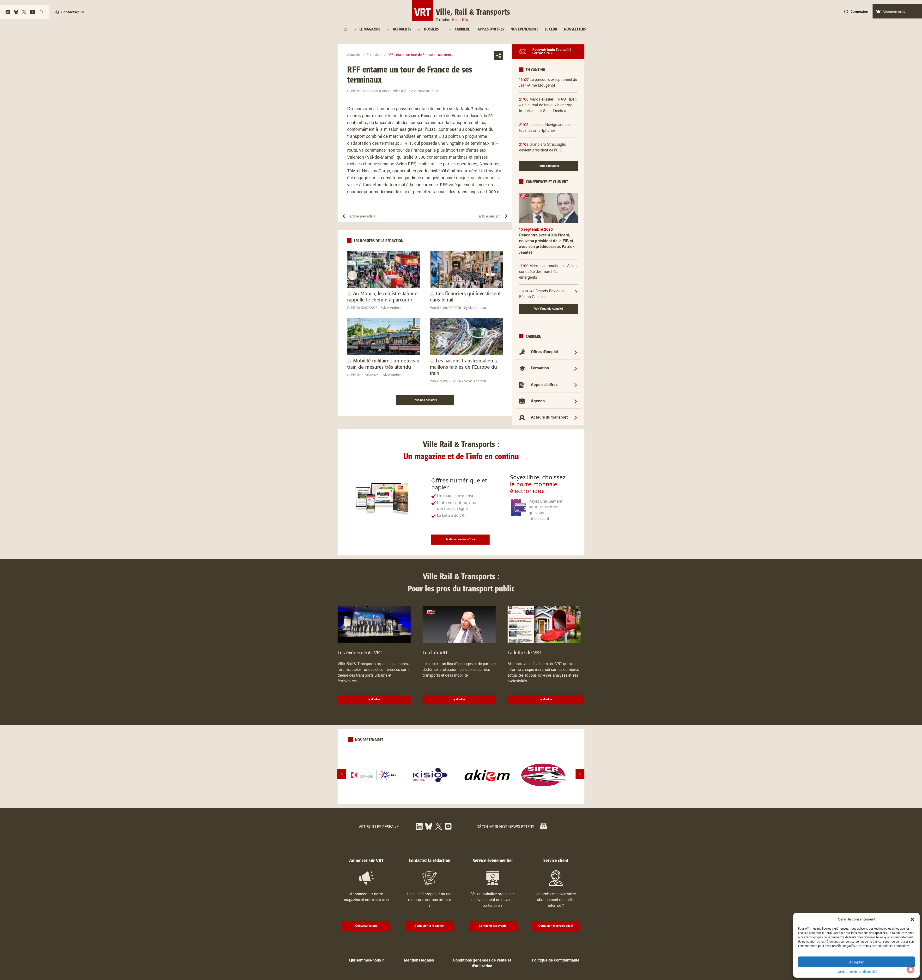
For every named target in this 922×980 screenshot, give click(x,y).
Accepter (856, 962)
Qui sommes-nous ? (366, 960)
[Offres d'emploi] (576, 352)
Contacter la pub (366, 926)
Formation (540, 368)
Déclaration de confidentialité (857, 972)
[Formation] (576, 368)
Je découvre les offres (460, 539)
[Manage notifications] (911, 969)
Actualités (354, 55)
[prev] (341, 774)
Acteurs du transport (549, 418)
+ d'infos (374, 699)
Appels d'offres (544, 385)
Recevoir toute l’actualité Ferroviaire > (551, 51)
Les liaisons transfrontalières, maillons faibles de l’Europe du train (464, 367)
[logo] (374, 775)
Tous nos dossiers (425, 400)
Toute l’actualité (548, 166)
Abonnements (894, 11)
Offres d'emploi (544, 352)
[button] (912, 919)
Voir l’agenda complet (548, 308)
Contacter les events (492, 926)
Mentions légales (419, 960)
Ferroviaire (374, 55)
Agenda (538, 401)
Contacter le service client (555, 926)
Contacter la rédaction (429, 926)
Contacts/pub (72, 12)
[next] (580, 774)
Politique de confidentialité (555, 960)
